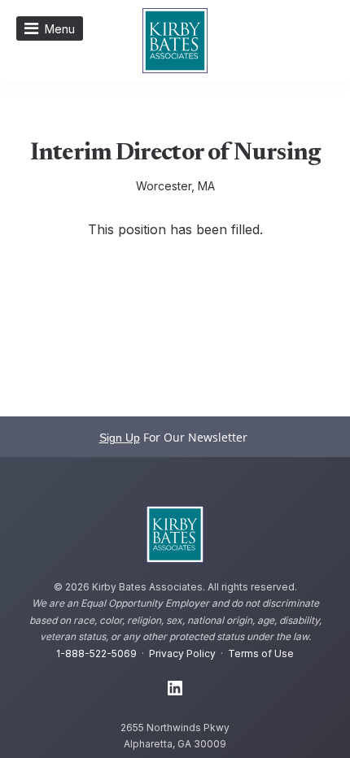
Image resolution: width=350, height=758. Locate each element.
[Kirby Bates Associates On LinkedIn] (175, 688)
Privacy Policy (182, 653)
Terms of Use (261, 653)
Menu (60, 29)
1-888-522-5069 (96, 653)
